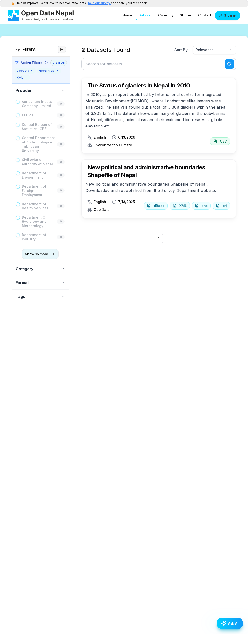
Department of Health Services (35, 206)
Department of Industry (34, 237)
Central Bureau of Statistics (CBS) (37, 126)
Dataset (145, 15)
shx (205, 206)
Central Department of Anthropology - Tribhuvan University (38, 144)
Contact (204, 15)
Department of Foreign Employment (34, 190)
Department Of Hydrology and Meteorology (34, 221)
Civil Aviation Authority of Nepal (37, 162)
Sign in (230, 15)
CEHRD (27, 115)
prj (225, 206)
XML (183, 206)
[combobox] (214, 50)
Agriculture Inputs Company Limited (37, 103)
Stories (186, 15)
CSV (223, 141)
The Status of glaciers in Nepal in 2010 (138, 85)
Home (127, 15)
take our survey (99, 3)
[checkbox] (18, 102)
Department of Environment (34, 175)
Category (166, 15)
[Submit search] (229, 64)
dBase (159, 206)
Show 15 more (36, 254)
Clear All (59, 62)
